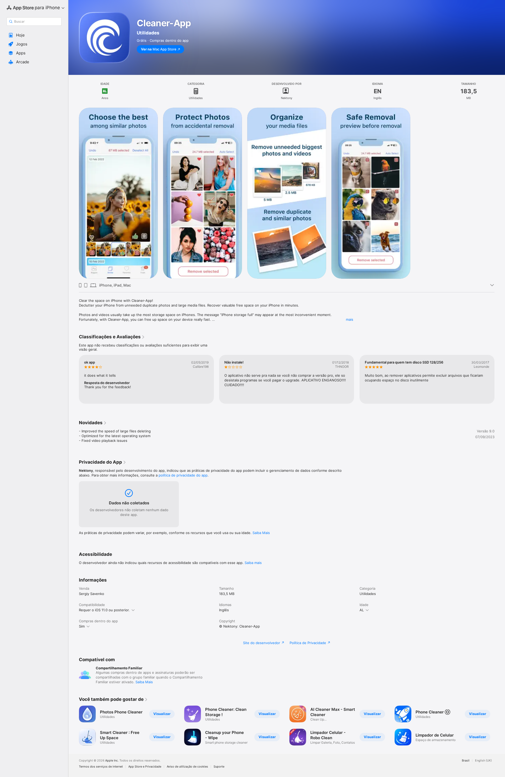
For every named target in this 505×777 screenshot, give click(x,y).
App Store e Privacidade (144, 766)
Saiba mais (253, 563)
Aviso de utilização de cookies (187, 766)
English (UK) (483, 760)
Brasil (465, 760)
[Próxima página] (499, 379)
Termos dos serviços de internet (101, 766)
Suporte (219, 766)
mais (349, 319)
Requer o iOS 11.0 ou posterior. (104, 610)
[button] (34, 35)
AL (362, 610)
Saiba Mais (261, 533)
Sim (82, 626)
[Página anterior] (73, 379)
